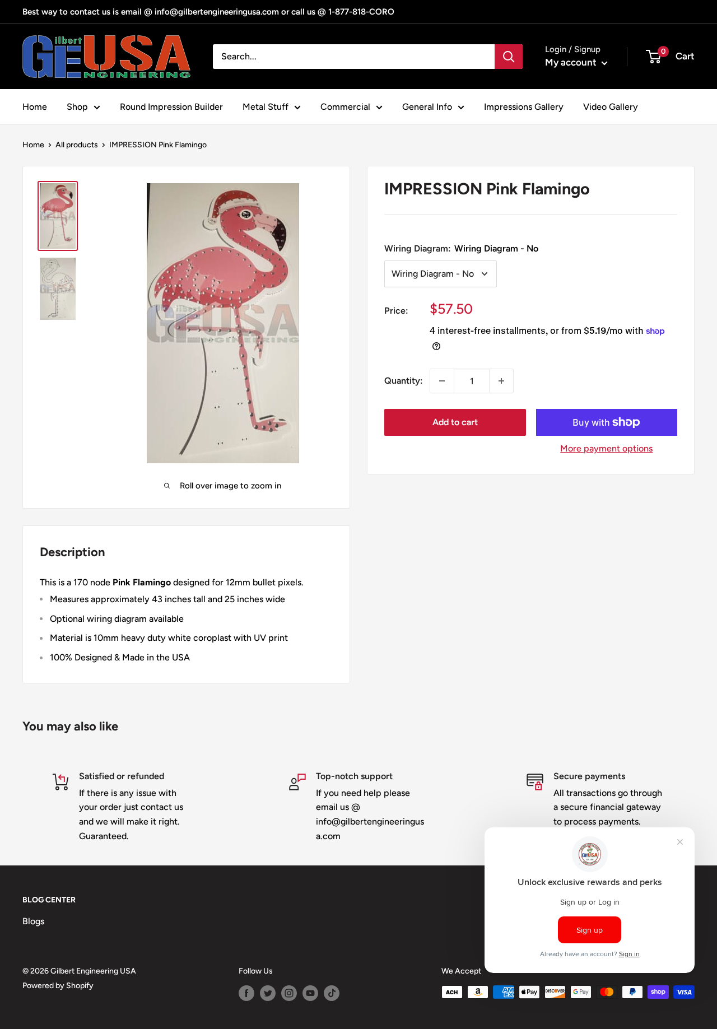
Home (34, 106)
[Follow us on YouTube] (310, 993)
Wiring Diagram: (461, 248)
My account (572, 62)
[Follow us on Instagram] (289, 993)
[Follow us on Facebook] (246, 993)
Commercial (345, 106)
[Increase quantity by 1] (501, 381)
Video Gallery (610, 106)
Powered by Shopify (58, 985)
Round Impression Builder (171, 106)
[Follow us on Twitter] (268, 993)
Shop (77, 106)
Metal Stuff (265, 106)
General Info (427, 106)
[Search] (509, 56)
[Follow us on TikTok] (331, 993)
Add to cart (455, 422)
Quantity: (403, 380)
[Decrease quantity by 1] (442, 381)
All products (76, 145)
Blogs (33, 921)
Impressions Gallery (524, 106)
